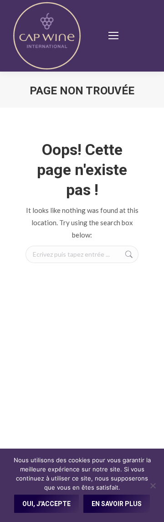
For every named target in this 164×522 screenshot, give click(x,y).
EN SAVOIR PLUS (117, 503)
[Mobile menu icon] (113, 35)
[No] (152, 485)
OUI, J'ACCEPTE (46, 503)
